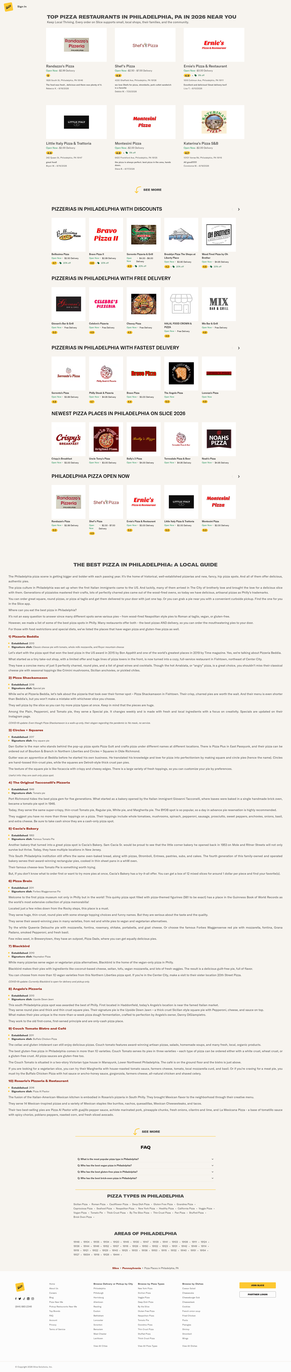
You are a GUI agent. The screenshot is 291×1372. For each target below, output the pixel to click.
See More (152, 190)
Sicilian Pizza (144, 1293)
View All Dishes (189, 1346)
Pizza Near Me (56, 1302)
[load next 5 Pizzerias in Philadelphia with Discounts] (238, 209)
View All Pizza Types (147, 1346)
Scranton (98, 1324)
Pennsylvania (131, 1268)
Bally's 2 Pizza (134, 458)
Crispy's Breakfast (62, 458)
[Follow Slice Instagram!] (32, 1299)
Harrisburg (99, 1297)
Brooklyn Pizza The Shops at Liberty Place (180, 256)
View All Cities (100, 1346)
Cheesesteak (188, 1302)
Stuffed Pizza (144, 1333)
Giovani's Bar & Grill (63, 323)
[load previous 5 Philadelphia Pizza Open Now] (232, 476)
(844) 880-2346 (23, 1306)
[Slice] (8, 6)
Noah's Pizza (209, 458)
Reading (97, 1306)
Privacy (52, 1324)
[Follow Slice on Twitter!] (19, 1299)
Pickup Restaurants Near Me (63, 1306)
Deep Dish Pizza (145, 1302)
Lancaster (98, 1320)
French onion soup (191, 1311)
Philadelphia (100, 1288)
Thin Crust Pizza (146, 1329)
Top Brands (54, 1311)
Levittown (98, 1338)
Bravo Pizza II (96, 254)
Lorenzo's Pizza (210, 392)
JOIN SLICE (257, 1285)
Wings (185, 1338)
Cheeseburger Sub (191, 1297)
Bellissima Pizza (60, 254)
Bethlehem (99, 1315)
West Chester (100, 1333)
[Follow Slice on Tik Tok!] (24, 1299)
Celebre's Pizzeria (99, 323)
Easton (97, 1311)
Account (53, 1320)
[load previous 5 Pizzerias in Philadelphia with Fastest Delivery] (232, 348)
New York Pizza (145, 1288)
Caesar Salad (188, 1288)
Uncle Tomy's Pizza (99, 458)
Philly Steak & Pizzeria (101, 392)
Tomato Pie (143, 1320)
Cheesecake (188, 1293)
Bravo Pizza (133, 392)
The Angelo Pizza (173, 392)
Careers (53, 1293)
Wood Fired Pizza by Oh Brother (215, 256)
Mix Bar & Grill (210, 323)
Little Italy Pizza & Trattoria (179, 521)
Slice (115, 1268)
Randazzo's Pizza (61, 521)
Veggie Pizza (144, 1297)
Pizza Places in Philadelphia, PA (161, 1268)
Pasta (185, 1320)
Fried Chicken (189, 1315)
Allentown (98, 1302)
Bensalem (98, 1329)
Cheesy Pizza (134, 323)
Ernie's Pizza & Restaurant (141, 521)
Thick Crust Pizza (146, 1338)
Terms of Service (57, 1329)
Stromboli (187, 1333)
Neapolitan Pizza (146, 1315)
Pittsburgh (99, 1293)
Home (52, 1283)
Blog (51, 1297)
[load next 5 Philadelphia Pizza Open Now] (238, 476)
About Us (53, 1288)
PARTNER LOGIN (258, 1294)
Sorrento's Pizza (60, 392)
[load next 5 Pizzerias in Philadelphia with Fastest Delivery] (238, 348)
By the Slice (143, 1306)
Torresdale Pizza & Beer (177, 458)
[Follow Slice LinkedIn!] (28, 1299)
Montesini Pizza (210, 521)
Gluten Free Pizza (146, 1311)
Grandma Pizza (145, 1324)
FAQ (51, 1315)
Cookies (186, 1306)
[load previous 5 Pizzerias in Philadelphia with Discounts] (232, 209)
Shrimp (185, 1329)
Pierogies (186, 1324)
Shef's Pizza (95, 521)
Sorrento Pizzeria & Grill (140, 254)
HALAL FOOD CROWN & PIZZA (178, 325)
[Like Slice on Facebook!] (16, 1299)
